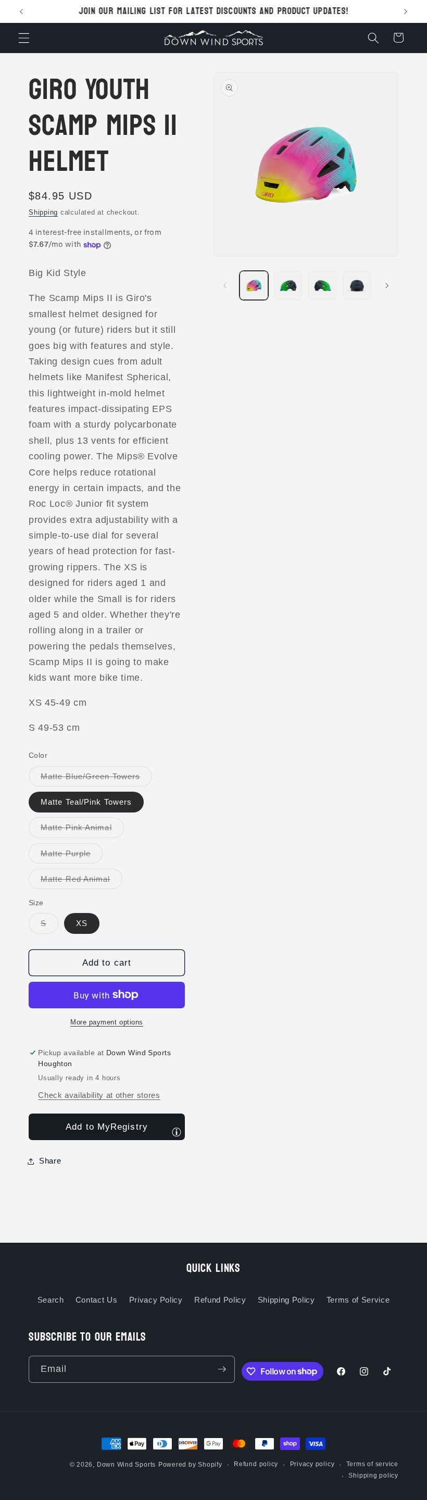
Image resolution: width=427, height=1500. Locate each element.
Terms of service (372, 1464)
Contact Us (97, 1299)
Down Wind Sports (126, 1464)
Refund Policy (220, 1299)
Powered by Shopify (190, 1464)
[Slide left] (225, 285)
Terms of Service (358, 1299)
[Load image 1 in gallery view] (254, 285)
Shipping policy (373, 1475)
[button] (23, 37)
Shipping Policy (286, 1299)
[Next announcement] (405, 11)
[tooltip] (176, 1132)
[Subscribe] (221, 1369)
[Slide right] (386, 285)
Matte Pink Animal (82, 830)
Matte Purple (72, 856)
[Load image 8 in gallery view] (357, 285)
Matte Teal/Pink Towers (86, 801)
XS (81, 923)
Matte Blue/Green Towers (96, 778)
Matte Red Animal (81, 881)
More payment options (106, 1022)
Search (50, 1299)
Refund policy (256, 1464)
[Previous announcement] (21, 11)
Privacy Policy (156, 1299)
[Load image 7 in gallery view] (322, 285)
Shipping (43, 212)
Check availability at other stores (99, 1095)
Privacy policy (312, 1464)
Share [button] (50, 1160)
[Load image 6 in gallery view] (288, 285)
